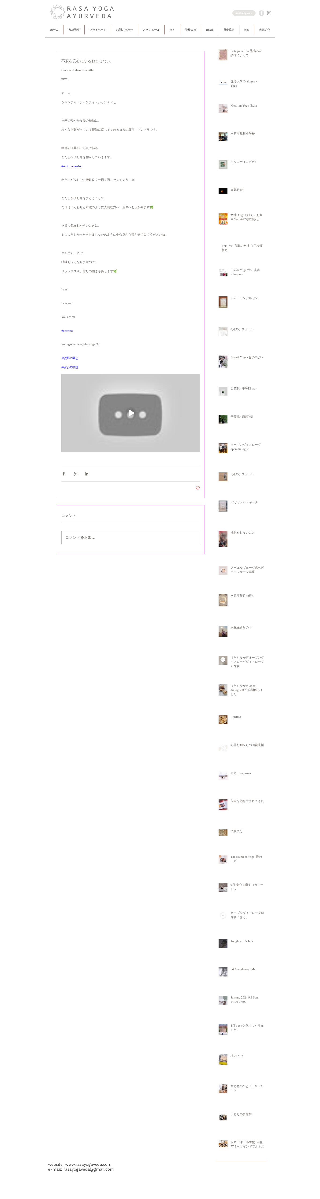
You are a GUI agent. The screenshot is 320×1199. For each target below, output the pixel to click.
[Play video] (130, 413)
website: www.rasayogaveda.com (80, 1164)
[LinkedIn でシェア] (86, 473)
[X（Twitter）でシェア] (75, 473)
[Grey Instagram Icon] (269, 13)
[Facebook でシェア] (63, 473)
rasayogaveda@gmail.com (88, 1169)
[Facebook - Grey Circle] (261, 13)
